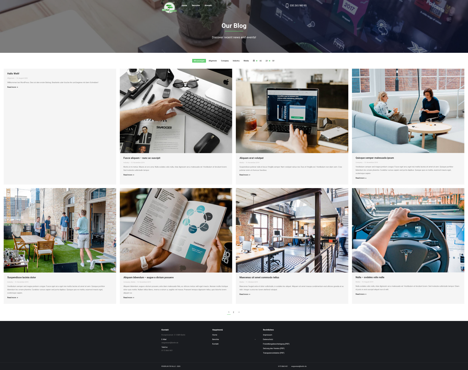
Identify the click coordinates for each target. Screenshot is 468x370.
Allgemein (213, 61)
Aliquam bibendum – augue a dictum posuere (148, 277)
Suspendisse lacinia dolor (21, 277)
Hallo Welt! (13, 73)
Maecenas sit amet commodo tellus (259, 277)
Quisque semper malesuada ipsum (375, 157)
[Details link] (176, 111)
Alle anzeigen (199, 61)
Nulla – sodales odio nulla (370, 277)
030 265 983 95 (298, 5)
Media (246, 61)
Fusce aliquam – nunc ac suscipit (141, 158)
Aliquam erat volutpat (251, 158)
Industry (236, 61)
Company (225, 61)
